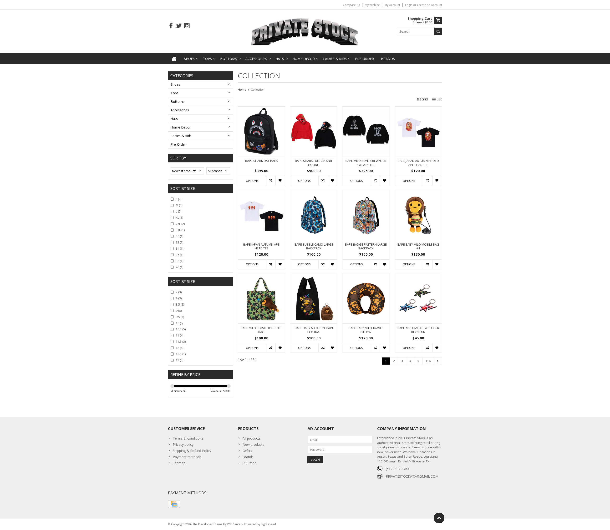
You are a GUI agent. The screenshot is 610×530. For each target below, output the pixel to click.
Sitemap (179, 463)
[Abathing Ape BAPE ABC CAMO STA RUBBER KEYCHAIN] (418, 276)
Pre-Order (364, 58)
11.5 (181, 342)
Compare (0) (351, 5)
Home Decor (303, 58)
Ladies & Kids (335, 58)
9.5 (180, 317)
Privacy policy (183, 444)
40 (179, 267)
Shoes (189, 58)
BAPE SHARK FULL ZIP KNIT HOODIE (313, 163)
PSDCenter (234, 524)
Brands (388, 58)
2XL (180, 224)
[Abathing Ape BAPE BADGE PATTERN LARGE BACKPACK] (365, 193)
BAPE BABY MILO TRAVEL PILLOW (366, 330)
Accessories (256, 58)
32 (179, 242)
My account (392, 5)
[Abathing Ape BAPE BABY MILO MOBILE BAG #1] (418, 193)
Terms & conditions (188, 438)
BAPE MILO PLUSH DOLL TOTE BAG (261, 330)
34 (179, 249)
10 (179, 323)
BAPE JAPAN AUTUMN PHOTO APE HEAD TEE (418, 163)
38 (179, 261)
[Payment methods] (174, 504)
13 (179, 360)
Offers (247, 450)
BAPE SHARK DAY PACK (261, 161)
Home (242, 90)
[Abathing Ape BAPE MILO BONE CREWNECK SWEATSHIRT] (365, 109)
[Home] (174, 59)
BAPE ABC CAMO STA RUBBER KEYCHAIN (418, 330)
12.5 (181, 354)
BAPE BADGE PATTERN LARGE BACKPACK (366, 247)
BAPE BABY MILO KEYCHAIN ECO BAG (314, 330)
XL (179, 218)
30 (179, 236)
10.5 (181, 329)
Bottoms (228, 58)
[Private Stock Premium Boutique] (305, 31)
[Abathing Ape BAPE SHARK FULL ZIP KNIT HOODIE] (313, 109)
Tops (207, 58)
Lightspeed (268, 524)
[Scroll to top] (439, 518)
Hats (279, 58)
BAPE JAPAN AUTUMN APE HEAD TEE (261, 247)
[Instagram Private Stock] (187, 26)
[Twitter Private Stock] (179, 26)
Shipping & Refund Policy (192, 450)
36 (179, 255)
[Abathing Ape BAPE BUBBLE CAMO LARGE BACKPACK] (313, 193)
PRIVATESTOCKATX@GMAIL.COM (412, 476)
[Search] (438, 31)
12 (179, 348)
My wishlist (372, 5)
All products (252, 438)
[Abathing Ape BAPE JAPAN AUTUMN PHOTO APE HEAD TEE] (418, 109)
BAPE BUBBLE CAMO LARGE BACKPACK (314, 247)
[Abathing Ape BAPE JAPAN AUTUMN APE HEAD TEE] (261, 193)
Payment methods (187, 457)
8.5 (180, 304)
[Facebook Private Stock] (171, 26)
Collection (257, 90)
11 (179, 335)
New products (253, 444)
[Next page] (438, 361)
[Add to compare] (270, 180)
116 (428, 361)
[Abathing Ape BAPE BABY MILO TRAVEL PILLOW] (365, 276)
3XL (180, 230)
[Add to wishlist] (280, 180)
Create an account (429, 5)
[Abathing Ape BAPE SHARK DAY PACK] (261, 109)
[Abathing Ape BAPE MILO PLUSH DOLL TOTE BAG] (261, 276)
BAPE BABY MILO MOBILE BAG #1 (418, 247)
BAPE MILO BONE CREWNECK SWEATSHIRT (366, 163)
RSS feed (249, 463)
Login (409, 5)
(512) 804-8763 (397, 468)
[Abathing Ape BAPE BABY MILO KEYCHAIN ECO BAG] (313, 276)
